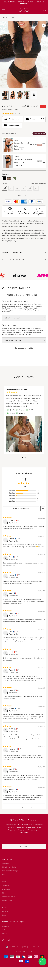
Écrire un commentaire (21, 508)
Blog (3, 893)
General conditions (8, 897)
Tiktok (4, 930)
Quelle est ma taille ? (38, 184)
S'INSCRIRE (23, 847)
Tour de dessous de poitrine (15, 301)
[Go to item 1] (5, 95)
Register (5, 911)
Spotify (4, 933)
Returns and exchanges (10, 871)
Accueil (5, 18)
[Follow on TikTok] (9, 940)
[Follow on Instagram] (3, 940)
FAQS (4, 874)
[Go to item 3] (20, 95)
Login (4, 915)
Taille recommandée (24, 348)
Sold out (23, 196)
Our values (6, 889)
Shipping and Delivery (9, 867)
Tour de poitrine (9, 325)
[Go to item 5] (34, 95)
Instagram (5, 926)
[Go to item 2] (12, 95)
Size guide (5, 863)
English (36, 947)
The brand (5, 886)
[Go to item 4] (27, 95)
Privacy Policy (7, 900)
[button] (22, 457)
